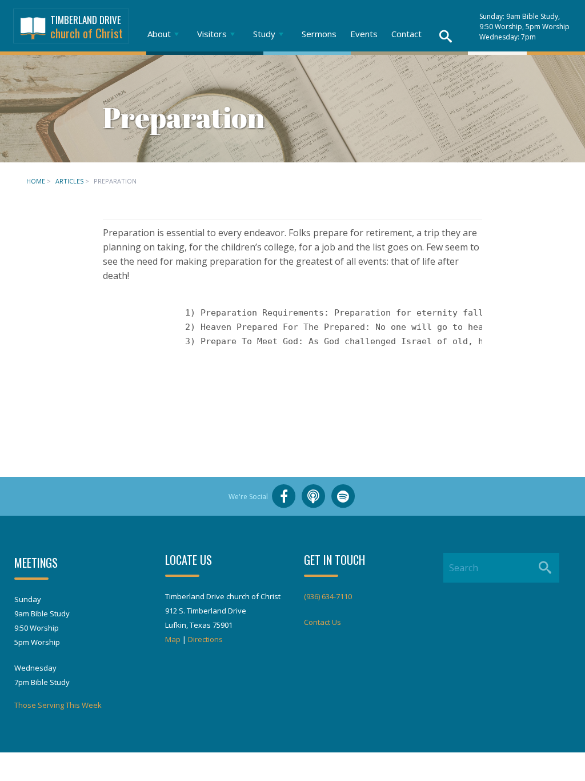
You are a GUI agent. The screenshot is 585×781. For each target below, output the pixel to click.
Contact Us (322, 622)
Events (364, 33)
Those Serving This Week (58, 705)
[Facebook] (284, 496)
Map (173, 639)
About (159, 33)
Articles (69, 181)
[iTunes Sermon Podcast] (313, 496)
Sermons (319, 33)
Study (264, 33)
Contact (406, 33)
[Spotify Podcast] (343, 496)
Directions (205, 639)
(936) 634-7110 (328, 596)
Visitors (212, 33)
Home (35, 181)
